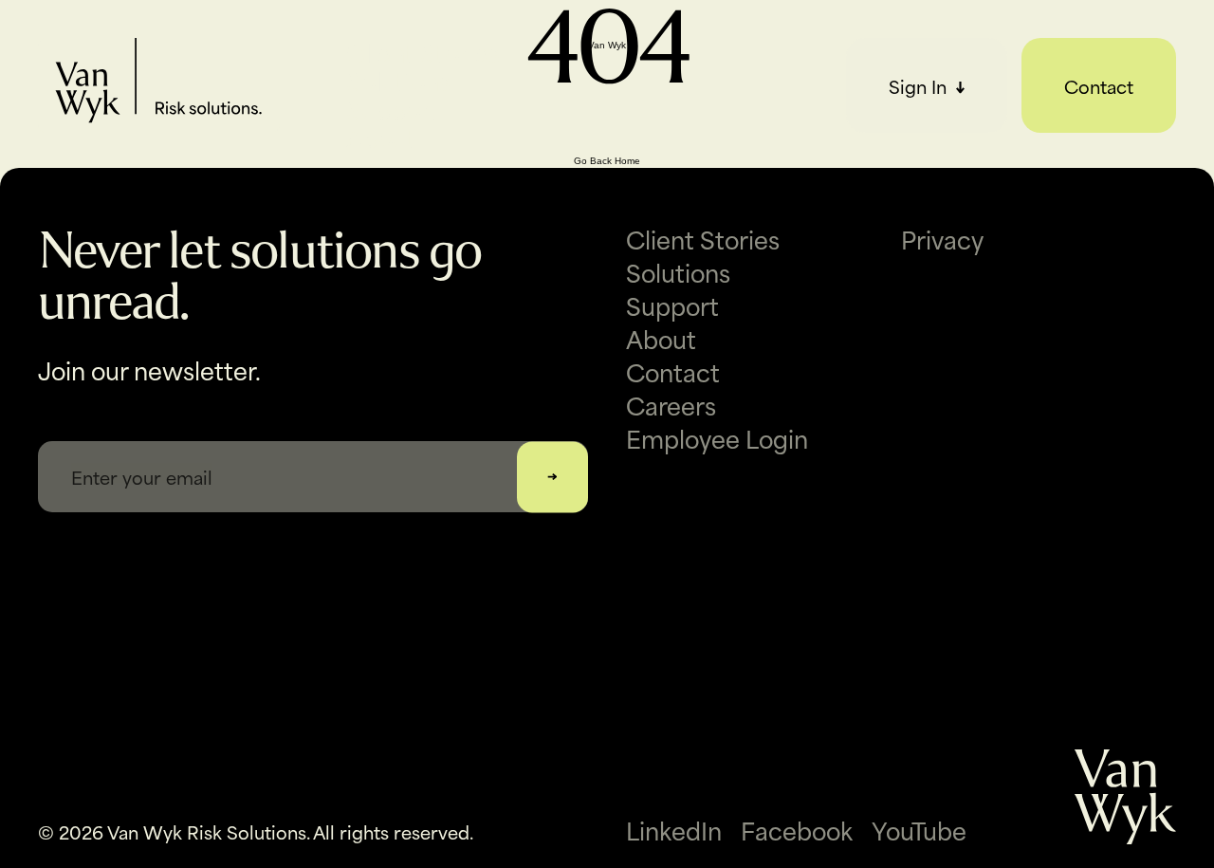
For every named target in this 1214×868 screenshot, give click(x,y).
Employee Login (717, 437)
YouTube (919, 830)
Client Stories (423, 52)
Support (392, 109)
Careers (671, 404)
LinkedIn (674, 830)
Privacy (942, 238)
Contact (1098, 86)
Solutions (398, 80)
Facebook (797, 830)
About (381, 137)
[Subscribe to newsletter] (552, 476)
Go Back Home (607, 161)
